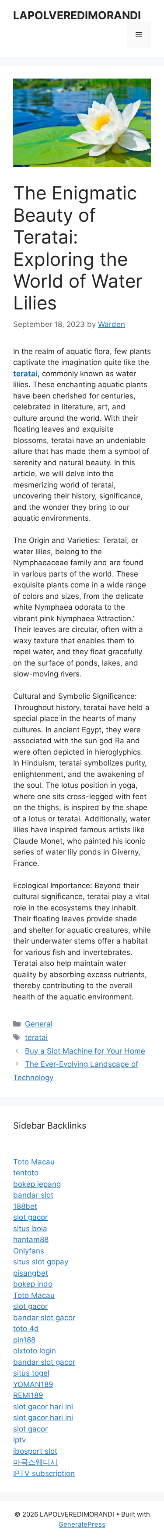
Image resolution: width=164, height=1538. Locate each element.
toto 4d (26, 1328)
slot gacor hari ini (43, 1406)
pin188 (24, 1339)
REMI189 (28, 1395)
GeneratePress (82, 1524)
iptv (19, 1439)
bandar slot (33, 1195)
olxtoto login (34, 1350)
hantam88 (31, 1239)
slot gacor (30, 1217)
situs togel (31, 1373)
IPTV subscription (44, 1473)
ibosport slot (35, 1451)
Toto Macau (34, 1161)
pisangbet (30, 1273)
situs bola (30, 1228)
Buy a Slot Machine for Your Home (85, 1051)
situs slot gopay (40, 1261)
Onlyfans (28, 1250)
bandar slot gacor (44, 1317)
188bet (25, 1206)
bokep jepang (37, 1184)
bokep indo (32, 1284)
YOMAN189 (33, 1384)
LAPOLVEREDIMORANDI (77, 15)
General (38, 1024)
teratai (36, 1037)
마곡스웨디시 (35, 1462)
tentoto (25, 1172)
